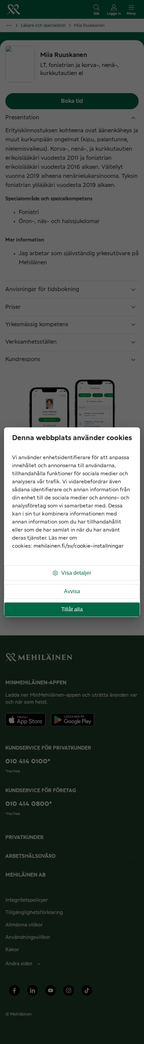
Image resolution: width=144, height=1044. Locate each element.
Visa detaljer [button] (76, 573)
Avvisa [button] (72, 591)
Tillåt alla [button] (72, 609)
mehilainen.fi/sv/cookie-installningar (78, 546)
